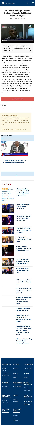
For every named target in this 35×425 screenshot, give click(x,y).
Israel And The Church (6, 396)
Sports (15, 395)
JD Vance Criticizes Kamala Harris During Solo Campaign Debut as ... (24, 248)
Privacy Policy (6, 375)
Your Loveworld (28, 396)
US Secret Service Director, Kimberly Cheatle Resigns (23, 239)
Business (5, 382)
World (26, 373)
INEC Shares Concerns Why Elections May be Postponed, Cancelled (24, 341)
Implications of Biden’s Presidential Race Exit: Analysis (22, 270)
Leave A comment (17, 99)
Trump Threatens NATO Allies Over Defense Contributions (23, 206)
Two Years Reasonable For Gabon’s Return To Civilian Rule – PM (24, 291)
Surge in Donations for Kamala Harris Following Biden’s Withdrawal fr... (23, 261)
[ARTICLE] (8, 195)
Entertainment (18, 382)
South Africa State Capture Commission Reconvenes (14, 161)
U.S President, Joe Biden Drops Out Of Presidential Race (23, 282)
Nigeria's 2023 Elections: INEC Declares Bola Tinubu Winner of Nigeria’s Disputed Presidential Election (24, 330)
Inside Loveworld (28, 383)
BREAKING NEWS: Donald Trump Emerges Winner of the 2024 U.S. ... (23, 230)
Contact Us (5, 373)
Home (11, 18)
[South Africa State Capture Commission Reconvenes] (14, 148)
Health (15, 373)
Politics (17, 18)
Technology (28, 364)
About (4, 371)
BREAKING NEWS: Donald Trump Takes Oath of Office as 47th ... (23, 218)
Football (15, 401)
